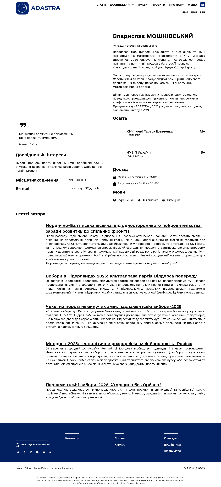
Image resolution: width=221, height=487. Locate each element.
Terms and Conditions (61, 468)
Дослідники (172, 444)
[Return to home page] (41, 8)
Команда (170, 438)
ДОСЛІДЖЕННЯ (121, 4)
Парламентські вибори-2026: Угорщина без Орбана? (103, 384)
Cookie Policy (40, 468)
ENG (185, 12)
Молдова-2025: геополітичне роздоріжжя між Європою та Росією (119, 343)
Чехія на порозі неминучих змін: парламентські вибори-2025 (113, 306)
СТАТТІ (101, 4)
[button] (202, 4)
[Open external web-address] (29, 236)
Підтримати (172, 450)
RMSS (142, 4)
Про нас (120, 438)
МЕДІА (192, 4)
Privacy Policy (23, 468)
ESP (202, 12)
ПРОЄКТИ (158, 4)
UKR (194, 12)
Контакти (72, 438)
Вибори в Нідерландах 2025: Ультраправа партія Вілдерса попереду (121, 276)
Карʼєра (120, 444)
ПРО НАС (175, 4)
